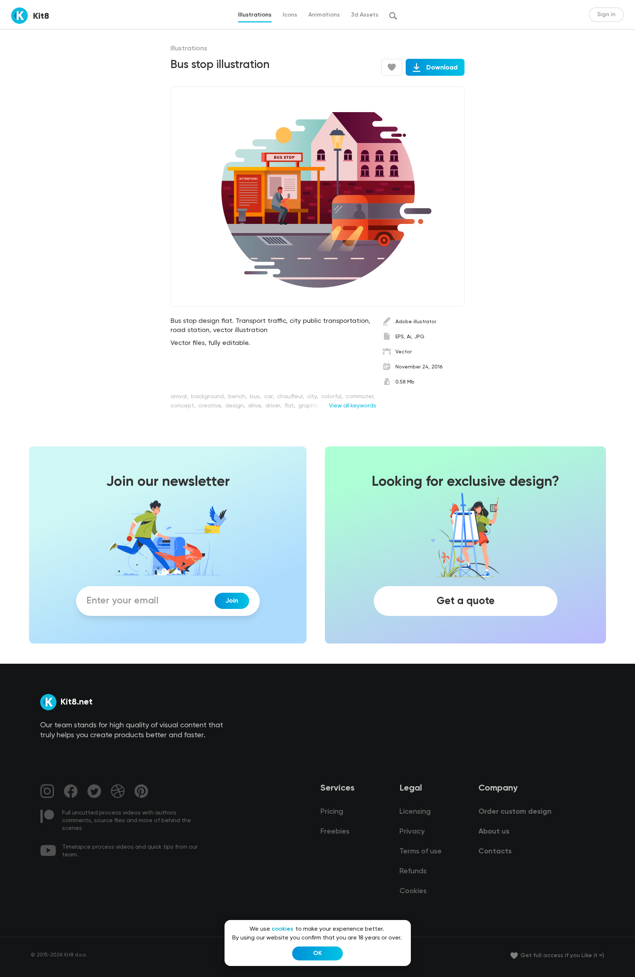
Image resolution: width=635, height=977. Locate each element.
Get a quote (466, 601)
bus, (256, 397)
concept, (184, 406)
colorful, (332, 397)
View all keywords (352, 406)
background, (209, 397)
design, (236, 406)
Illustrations (189, 48)
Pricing (331, 812)
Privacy (411, 831)
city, (313, 397)
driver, (274, 406)
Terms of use (420, 851)
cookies (282, 929)
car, (270, 397)
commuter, (360, 397)
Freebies (334, 831)
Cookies (413, 891)
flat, (290, 406)
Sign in (606, 15)
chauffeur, (291, 397)
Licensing (415, 812)
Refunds (413, 871)
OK (317, 953)
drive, (256, 406)
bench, (238, 397)
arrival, (180, 397)
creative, (211, 406)
